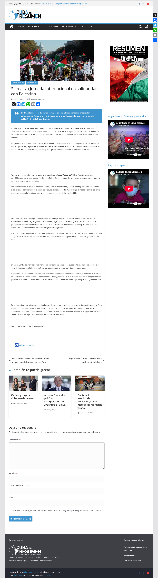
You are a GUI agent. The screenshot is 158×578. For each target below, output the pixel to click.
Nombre (13, 473)
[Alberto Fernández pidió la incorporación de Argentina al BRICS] (56, 377)
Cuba (19, 27)
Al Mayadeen (129, 555)
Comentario (15, 439)
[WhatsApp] (155, 30)
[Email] (155, 35)
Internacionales (36, 27)
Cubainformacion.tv (132, 560)
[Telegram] (155, 25)
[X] (155, 15)
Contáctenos (86, 27)
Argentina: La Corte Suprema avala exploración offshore (85, 360)
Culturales (53, 27)
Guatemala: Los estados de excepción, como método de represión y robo (90, 401)
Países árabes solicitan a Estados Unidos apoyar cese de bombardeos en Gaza (30, 360)
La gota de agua (116, 165)
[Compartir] (155, 40)
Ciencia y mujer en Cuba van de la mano (23, 396)
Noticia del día (32, 83)
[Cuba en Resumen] (12, 27)
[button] (22, 26)
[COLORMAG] (25, 546)
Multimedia (67, 27)
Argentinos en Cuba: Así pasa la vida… (128, 116)
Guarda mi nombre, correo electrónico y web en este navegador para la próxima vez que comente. (57, 510)
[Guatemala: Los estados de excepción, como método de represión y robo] (90, 377)
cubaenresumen (39, 99)
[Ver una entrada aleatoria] (146, 27)
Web (11, 497)
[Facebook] (155, 20)
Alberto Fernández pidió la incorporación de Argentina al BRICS (55, 399)
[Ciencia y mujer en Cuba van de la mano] (23, 377)
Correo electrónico (18, 485)
